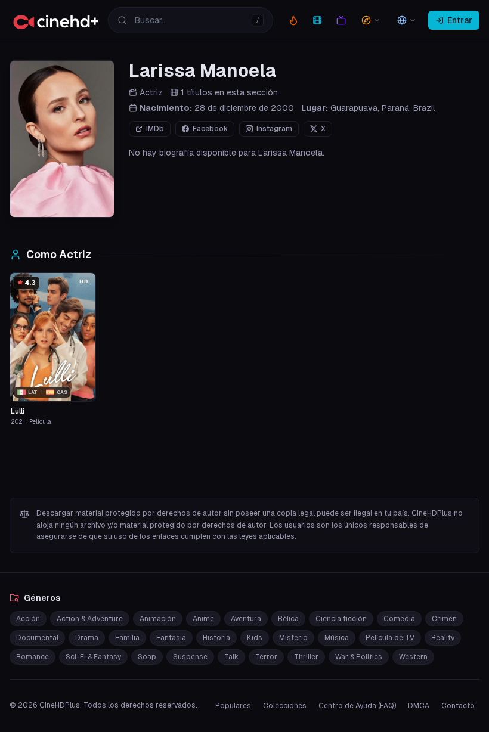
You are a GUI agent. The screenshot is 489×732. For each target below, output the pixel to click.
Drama (86, 638)
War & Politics (358, 657)
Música (336, 638)
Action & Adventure (90, 619)
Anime (203, 619)
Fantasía (171, 638)
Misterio (293, 638)
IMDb (155, 129)
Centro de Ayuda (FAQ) (357, 706)
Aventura (246, 619)
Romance (32, 657)
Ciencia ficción (341, 619)
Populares (233, 706)
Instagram (274, 129)
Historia (216, 638)
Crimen (444, 619)
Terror (266, 657)
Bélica (288, 619)
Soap (147, 657)
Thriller (306, 657)
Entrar (459, 20)
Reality (442, 638)
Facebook (210, 129)
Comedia (399, 619)
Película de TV (390, 638)
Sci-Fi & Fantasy (93, 657)
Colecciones (285, 706)
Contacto (458, 706)
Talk (231, 657)
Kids (254, 638)
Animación (158, 619)
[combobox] (190, 20)
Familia (127, 638)
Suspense (190, 657)
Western (413, 657)
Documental (37, 638)
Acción (28, 619)
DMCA (418, 706)
